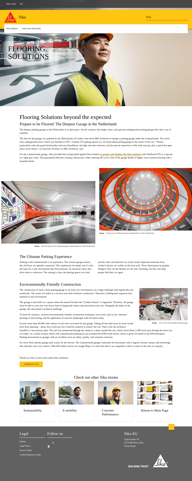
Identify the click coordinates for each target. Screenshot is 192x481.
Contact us (31, 364)
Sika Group (11, 4)
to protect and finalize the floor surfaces (120, 154)
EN (21, 4)
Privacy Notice (26, 450)
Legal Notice (25, 446)
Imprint (23, 441)
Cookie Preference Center (30, 455)
